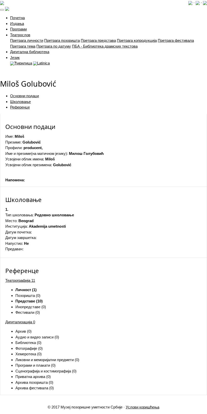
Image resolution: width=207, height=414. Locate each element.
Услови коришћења (142, 407)
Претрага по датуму (53, 46)
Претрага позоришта (62, 40)
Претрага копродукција (137, 40)
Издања (17, 23)
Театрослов (20, 35)
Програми (18, 29)
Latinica (43, 63)
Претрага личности (26, 40)
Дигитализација (20, 322)
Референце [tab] (20, 107)
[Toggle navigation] (2, 10)
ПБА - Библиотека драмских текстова (105, 46)
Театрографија (20, 280)
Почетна (17, 18)
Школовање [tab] (20, 101)
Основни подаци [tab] (24, 96)
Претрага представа (98, 40)
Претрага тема (22, 46)
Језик (15, 57)
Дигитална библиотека (29, 52)
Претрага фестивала (176, 40)
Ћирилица (23, 63)
